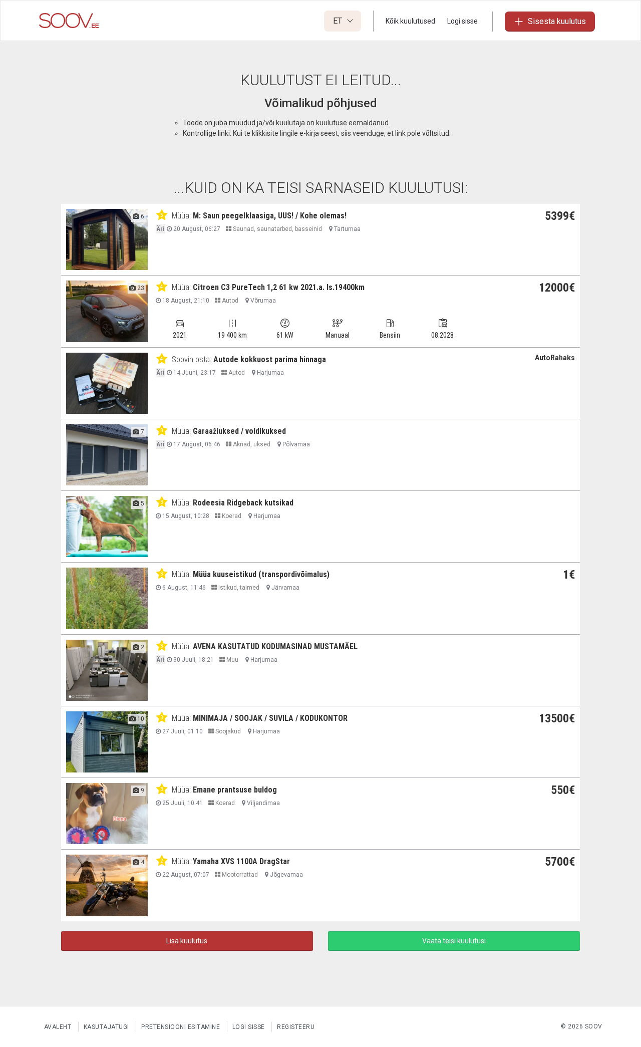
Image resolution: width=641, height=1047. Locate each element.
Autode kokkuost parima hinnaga (269, 359)
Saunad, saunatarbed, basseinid (276, 228)
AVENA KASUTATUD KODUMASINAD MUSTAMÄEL (275, 646)
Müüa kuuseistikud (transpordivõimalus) (261, 574)
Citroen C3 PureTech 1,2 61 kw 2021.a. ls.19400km (279, 287)
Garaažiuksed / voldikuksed (239, 431)
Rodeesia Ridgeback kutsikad (243, 502)
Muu (231, 659)
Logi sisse (462, 21)
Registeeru (295, 1026)
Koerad (230, 515)
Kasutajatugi (106, 1026)
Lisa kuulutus (186, 941)
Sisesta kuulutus (557, 21)
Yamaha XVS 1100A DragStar (241, 861)
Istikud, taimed (238, 587)
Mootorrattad (239, 874)
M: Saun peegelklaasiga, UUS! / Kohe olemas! (270, 215)
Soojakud (227, 731)
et (338, 21)
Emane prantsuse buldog (235, 790)
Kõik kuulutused (410, 21)
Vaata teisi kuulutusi (454, 941)
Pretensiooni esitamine (180, 1026)
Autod (229, 300)
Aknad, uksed (250, 444)
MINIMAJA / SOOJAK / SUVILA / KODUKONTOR (270, 718)
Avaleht (58, 1026)
